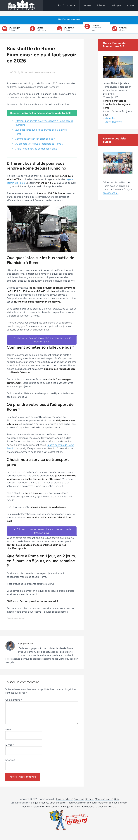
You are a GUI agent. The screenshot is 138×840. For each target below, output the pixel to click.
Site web (10, 759)
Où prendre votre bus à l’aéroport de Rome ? (39, 143)
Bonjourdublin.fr (90, 806)
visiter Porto (111, 118)
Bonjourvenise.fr (77, 802)
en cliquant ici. (110, 192)
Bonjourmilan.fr (107, 806)
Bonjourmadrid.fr (72, 806)
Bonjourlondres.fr (118, 802)
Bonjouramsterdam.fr (33, 806)
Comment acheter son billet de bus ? (35, 138)
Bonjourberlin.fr (54, 806)
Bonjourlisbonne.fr (40, 802)
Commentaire (13, 699)
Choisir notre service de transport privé (36, 148)
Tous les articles (64, 799)
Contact (89, 799)
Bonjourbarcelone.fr (97, 802)
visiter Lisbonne (113, 121)
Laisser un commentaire (43, 72)
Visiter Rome (21, 5)
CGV (116, 799)
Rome (21, 618)
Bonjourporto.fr (59, 802)
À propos (79, 799)
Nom (9, 729)
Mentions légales (104, 799)
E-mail (9, 744)
